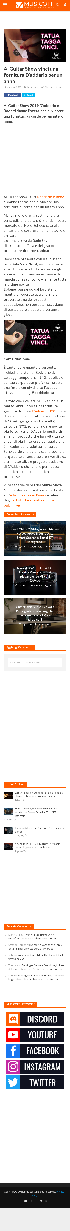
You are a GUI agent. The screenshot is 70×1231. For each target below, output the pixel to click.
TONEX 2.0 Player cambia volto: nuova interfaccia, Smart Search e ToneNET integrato (35, 535)
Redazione (33, 87)
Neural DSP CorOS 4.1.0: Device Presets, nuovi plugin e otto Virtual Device (35, 574)
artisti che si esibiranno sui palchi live (30, 502)
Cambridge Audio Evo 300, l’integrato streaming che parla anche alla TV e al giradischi (35, 613)
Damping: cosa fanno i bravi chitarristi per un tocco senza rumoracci (35, 946)
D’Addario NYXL (44, 411)
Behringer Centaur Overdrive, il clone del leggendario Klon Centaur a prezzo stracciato (36, 967)
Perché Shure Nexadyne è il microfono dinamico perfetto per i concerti (32, 936)
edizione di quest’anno (28, 495)
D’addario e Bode (50, 197)
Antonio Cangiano (43, 546)
